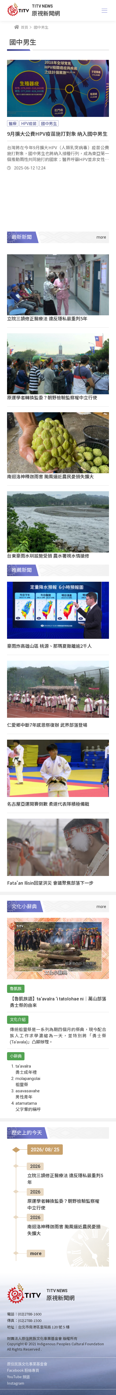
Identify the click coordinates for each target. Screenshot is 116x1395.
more (36, 1253)
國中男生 (49, 123)
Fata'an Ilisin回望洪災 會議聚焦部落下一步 (50, 882)
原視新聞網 (46, 13)
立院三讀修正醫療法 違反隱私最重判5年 (47, 318)
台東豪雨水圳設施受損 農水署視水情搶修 (48, 555)
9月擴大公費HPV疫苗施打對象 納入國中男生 (57, 133)
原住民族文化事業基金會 (27, 1363)
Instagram (15, 1383)
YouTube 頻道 (18, 1376)
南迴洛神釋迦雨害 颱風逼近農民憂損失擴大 (50, 476)
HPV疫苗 (29, 123)
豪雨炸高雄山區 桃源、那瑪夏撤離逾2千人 (49, 645)
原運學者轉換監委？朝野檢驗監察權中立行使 (52, 397)
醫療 (13, 123)
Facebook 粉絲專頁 (23, 1370)
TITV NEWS (42, 6)
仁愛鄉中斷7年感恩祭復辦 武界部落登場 (47, 724)
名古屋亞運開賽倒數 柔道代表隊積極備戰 (48, 803)
